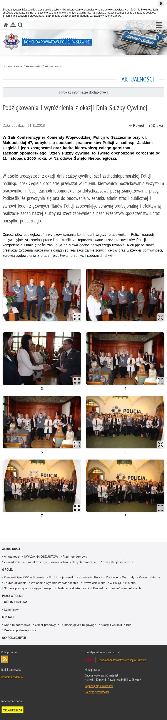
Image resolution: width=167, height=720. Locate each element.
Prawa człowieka (94, 583)
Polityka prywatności (97, 692)
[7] (42, 486)
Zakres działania (15, 583)
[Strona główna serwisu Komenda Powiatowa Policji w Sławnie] (5, 25)
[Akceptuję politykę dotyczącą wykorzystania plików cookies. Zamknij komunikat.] (161, 3)
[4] (125, 358)
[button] (159, 25)
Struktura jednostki (61, 577)
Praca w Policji (12, 595)
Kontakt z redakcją (12, 677)
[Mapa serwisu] (13, 25)
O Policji (115, 583)
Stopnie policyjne (15, 588)
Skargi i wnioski (111, 624)
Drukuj (158, 125)
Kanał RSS (4, 659)
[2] (125, 295)
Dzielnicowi (11, 609)
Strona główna (12, 66)
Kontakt (8, 617)
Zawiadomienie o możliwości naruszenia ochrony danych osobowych (51, 562)
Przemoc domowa (74, 556)
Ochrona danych (14, 637)
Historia (130, 583)
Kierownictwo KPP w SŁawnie (24, 577)
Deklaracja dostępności (73, 588)
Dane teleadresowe (17, 624)
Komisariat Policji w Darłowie (98, 577)
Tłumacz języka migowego (78, 624)
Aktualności (34, 66)
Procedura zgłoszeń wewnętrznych (117, 588)
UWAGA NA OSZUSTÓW (41, 556)
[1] (42, 295)
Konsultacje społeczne (118, 562)
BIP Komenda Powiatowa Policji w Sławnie (121, 660)
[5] (42, 422)
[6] (125, 422)
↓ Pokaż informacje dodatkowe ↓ (84, 92)
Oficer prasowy (45, 624)
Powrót (138, 125)
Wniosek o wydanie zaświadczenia (54, 583)
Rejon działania (149, 577)
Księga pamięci (42, 588)
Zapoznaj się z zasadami (99, 686)
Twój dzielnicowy (15, 602)
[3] (42, 358)
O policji (8, 569)
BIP (128, 624)
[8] (125, 486)
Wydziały (128, 577)
